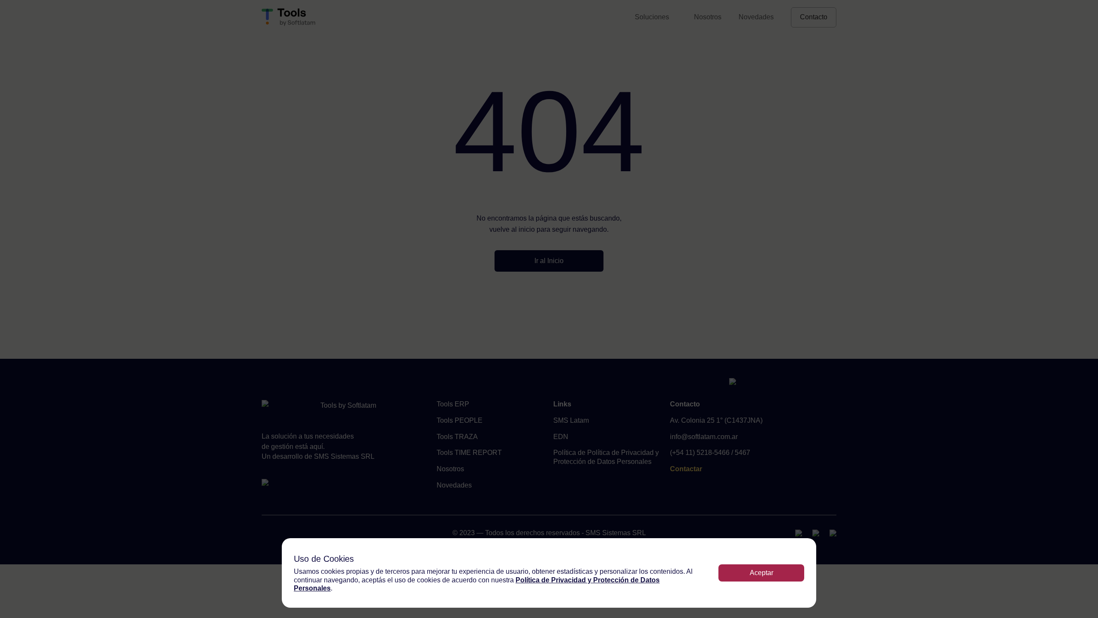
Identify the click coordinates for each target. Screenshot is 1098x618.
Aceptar (761, 572)
